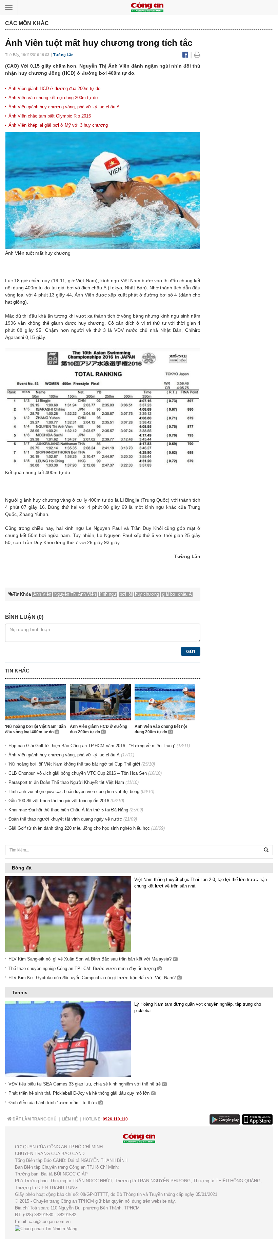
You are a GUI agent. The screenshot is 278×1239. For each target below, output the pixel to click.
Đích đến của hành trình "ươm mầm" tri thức (53, 1102)
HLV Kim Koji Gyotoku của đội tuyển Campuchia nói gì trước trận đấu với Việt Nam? (92, 977)
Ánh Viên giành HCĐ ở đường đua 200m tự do (54, 88)
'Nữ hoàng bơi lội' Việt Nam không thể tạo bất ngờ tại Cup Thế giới (74, 764)
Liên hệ (70, 1119)
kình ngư (108, 594)
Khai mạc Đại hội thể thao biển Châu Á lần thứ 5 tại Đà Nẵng (68, 809)
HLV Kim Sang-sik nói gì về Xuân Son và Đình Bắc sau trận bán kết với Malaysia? (90, 959)
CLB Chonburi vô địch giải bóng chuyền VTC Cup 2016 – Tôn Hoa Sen (77, 773)
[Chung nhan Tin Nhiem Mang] (46, 1228)
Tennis (19, 992)
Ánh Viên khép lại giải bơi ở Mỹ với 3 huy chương (58, 125)
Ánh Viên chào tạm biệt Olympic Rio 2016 (49, 116)
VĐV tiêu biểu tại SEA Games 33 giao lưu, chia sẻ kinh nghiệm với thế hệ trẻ (85, 1084)
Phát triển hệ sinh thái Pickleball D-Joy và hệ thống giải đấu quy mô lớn (79, 1093)
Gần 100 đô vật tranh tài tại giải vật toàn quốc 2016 (58, 800)
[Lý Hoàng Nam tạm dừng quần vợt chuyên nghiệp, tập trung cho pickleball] (68, 1038)
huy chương (147, 594)
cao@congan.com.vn (50, 1221)
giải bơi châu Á (177, 594)
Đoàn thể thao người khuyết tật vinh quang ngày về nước (65, 819)
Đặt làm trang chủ (34, 1119)
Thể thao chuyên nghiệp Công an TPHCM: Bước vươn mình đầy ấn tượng (82, 968)
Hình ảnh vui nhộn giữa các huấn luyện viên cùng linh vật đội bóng (73, 791)
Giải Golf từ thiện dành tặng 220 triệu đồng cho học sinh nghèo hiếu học (79, 828)
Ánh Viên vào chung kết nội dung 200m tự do (53, 97)
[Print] (197, 54)
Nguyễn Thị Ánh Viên (75, 594)
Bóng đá (22, 867)
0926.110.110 (115, 1119)
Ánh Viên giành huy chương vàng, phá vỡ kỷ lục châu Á (64, 106)
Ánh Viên (42, 594)
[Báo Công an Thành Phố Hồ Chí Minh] (147, 7)
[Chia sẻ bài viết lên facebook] (186, 54)
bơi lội (126, 594)
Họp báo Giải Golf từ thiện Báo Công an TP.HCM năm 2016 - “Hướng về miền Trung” (91, 745)
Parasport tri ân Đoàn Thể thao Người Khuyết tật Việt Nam (66, 782)
